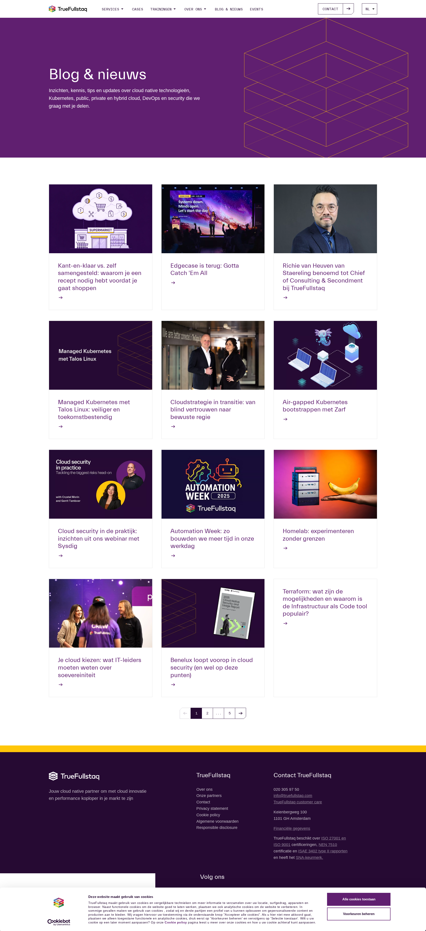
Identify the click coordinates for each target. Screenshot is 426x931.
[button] (240, 713)
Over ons (204, 789)
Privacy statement (212, 808)
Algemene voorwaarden (217, 821)
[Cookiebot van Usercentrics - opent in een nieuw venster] (58, 922)
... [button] (218, 713)
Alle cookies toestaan (358, 899)
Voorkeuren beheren (359, 914)
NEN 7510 (328, 844)
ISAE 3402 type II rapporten (322, 851)
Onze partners (209, 795)
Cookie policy (176, 922)
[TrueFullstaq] (68, 8)
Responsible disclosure (216, 827)
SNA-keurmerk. (309, 857)
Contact (203, 802)
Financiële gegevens (292, 828)
